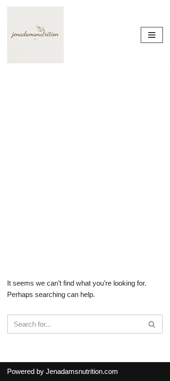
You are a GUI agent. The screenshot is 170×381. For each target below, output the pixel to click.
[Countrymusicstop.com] (35, 35)
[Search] (152, 324)
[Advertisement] (85, 160)
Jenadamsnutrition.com (82, 371)
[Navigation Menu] (152, 35)
